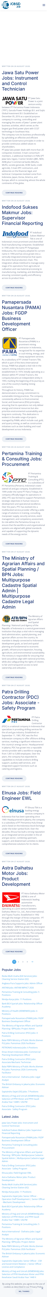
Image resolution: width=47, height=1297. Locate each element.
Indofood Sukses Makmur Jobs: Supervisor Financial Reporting (22, 215)
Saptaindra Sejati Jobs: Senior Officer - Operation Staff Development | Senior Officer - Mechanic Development (23, 1199)
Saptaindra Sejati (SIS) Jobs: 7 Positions (20, 1091)
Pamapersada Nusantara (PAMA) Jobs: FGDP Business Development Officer (21, 315)
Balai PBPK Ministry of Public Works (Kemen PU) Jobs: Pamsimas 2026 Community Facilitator (22, 1069)
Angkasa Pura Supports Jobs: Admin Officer (22, 983)
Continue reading (14, 193)
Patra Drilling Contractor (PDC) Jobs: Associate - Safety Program (20, 700)
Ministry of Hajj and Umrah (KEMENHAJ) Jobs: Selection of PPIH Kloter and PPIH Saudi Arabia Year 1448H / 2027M (23, 1098)
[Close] (42, 1288)
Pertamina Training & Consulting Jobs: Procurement (22, 459)
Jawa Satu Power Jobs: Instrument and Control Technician (20, 81)
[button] (44, 5)
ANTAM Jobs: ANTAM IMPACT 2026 (18, 987)
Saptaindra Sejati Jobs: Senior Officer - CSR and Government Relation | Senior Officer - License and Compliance (22, 1263)
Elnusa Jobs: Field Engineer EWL (21, 795)
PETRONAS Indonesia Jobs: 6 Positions (20, 1047)
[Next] (32, 961)
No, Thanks (24, 1291)
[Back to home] (11, 5)
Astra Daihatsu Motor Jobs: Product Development (17, 876)
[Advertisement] (23, 40)
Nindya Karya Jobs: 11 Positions (16, 999)
